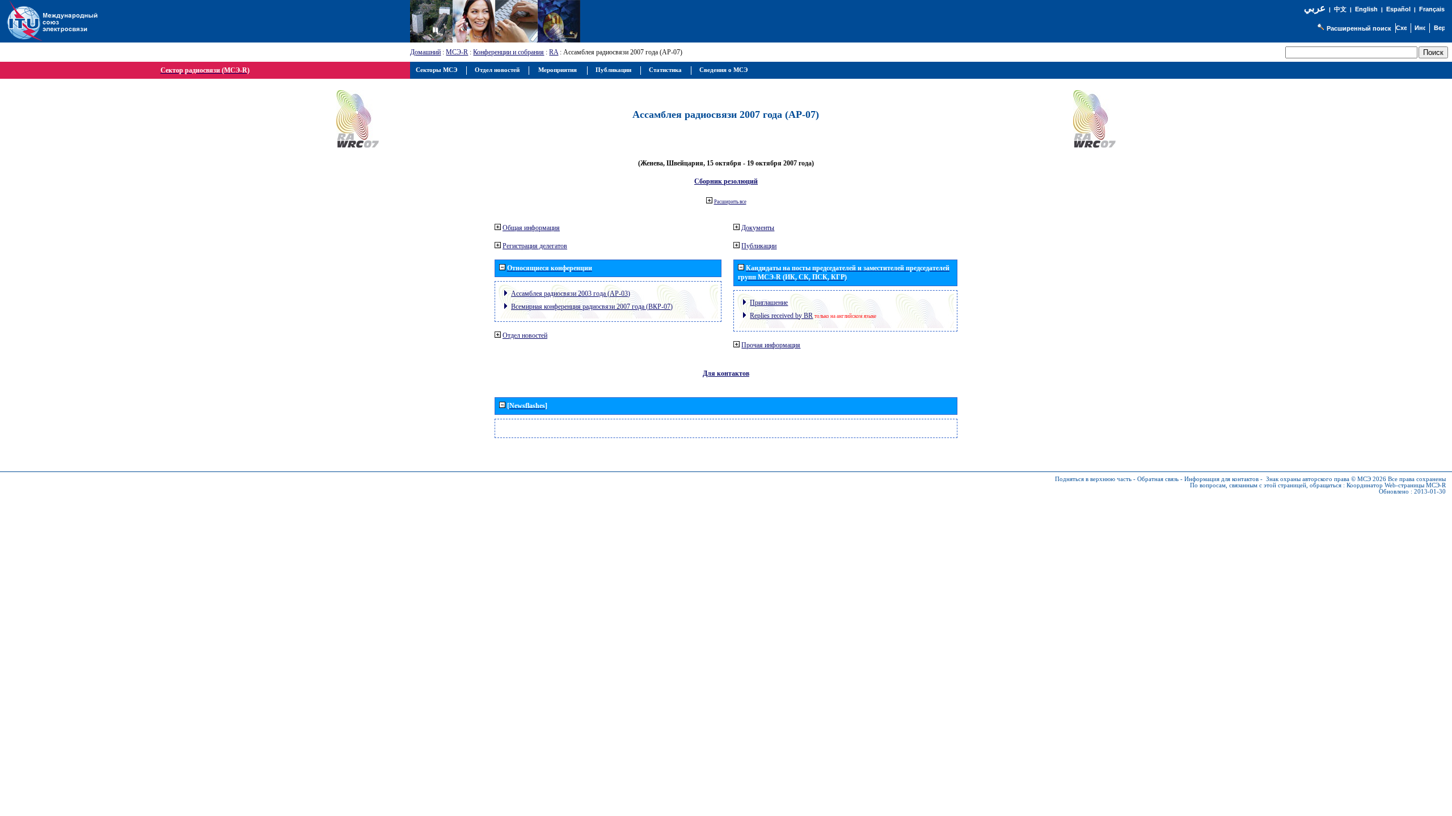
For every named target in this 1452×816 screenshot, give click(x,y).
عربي (1315, 8)
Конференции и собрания (508, 52)
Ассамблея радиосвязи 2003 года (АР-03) (570, 294)
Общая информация (531, 228)
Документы (757, 228)
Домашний (425, 52)
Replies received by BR (781, 316)
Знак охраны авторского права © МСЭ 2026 (1326, 479)
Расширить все (730, 202)
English (1366, 9)
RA (553, 52)
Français (1432, 9)
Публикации (758, 246)
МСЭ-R (457, 52)
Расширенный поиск (1359, 28)
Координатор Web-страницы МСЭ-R (1396, 485)
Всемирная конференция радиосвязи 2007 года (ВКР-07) (592, 307)
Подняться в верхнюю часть (1093, 479)
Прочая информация (770, 345)
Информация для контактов (1221, 479)
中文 (1340, 9)
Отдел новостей (525, 335)
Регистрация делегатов (535, 246)
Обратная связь (1158, 479)
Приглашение (769, 303)
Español (1398, 9)
